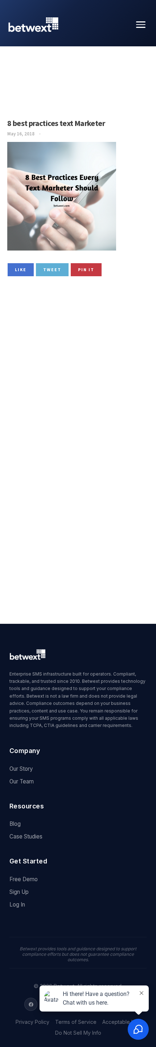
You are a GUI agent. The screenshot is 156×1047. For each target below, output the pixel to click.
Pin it (86, 269)
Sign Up (19, 891)
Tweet (52, 269)
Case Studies (25, 836)
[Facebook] (30, 1004)
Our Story (21, 768)
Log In (17, 904)
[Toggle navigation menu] (140, 24)
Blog (15, 823)
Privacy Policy (32, 1022)
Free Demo (23, 879)
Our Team (21, 781)
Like (20, 269)
